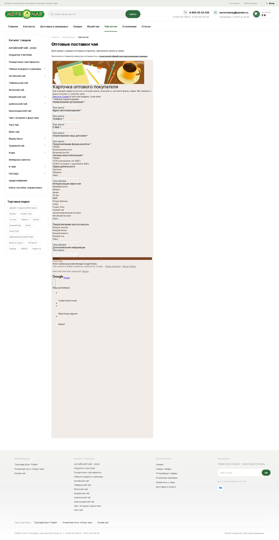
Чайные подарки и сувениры (25, 69)
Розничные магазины (166, 477)
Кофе (12, 152)
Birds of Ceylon (16, 243)
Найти (132, 14)
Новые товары (163, 469)
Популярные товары (166, 473)
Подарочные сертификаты (24, 62)
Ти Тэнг (13, 219)
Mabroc (25, 219)
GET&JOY (32, 243)
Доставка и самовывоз (54, 26)
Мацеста (37, 248)
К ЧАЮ (12, 166)
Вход (271, 3)
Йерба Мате (16, 138)
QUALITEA (14, 231)
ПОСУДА (13, 173)
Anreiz (36, 219)
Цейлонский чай (18, 103)
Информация (68, 37)
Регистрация (250, 3)
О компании (129, 26)
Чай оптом (110, 26)
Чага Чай (14, 124)
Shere (28, 225)
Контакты (234, 3)
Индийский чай (17, 96)
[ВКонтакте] (220, 488)
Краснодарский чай (20, 110)
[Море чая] (25, 14)
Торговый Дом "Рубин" (26, 464)
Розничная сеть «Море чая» (29, 469)
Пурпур (12, 248)
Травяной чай (16, 145)
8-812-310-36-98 (200, 17)
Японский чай (16, 89)
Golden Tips (26, 213)
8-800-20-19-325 (199, 12)
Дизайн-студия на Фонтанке (23, 208)
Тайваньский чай (18, 82)
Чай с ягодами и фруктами (24, 117)
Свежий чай (15, 225)
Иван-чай (14, 131)
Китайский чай (17, 76)
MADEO (24, 248)
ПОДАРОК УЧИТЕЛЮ (20, 55)
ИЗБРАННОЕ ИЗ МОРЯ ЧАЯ (21, 237)
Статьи (146, 26)
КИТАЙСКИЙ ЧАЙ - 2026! (22, 48)
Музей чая (93, 26)
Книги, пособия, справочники (25, 187)
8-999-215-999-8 (181, 17)
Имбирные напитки (19, 159)
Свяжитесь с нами (165, 482)
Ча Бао (12, 213)
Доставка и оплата (166, 486)
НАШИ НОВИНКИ (18, 180)
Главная (13, 26)
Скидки (77, 26)
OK (266, 472)
